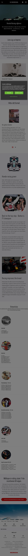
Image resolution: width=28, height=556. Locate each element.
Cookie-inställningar (13, 96)
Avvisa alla (9, 92)
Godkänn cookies (19, 92)
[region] (14, 90)
